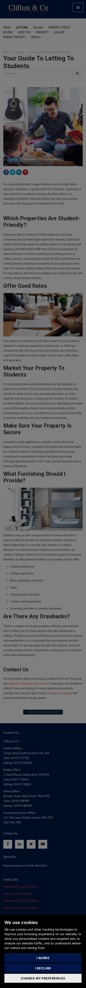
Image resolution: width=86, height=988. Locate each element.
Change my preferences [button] (43, 978)
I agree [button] (43, 958)
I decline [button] (43, 968)
